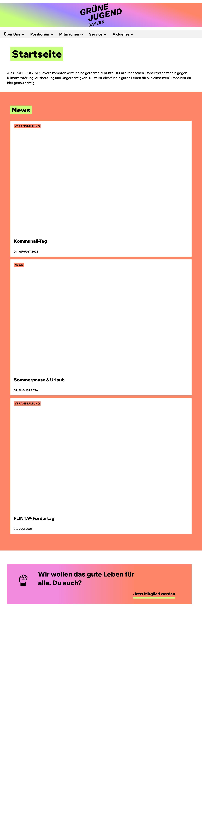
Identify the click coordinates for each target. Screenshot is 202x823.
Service (96, 34)
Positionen (39, 34)
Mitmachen (69, 34)
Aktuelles (121, 34)
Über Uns (12, 34)
